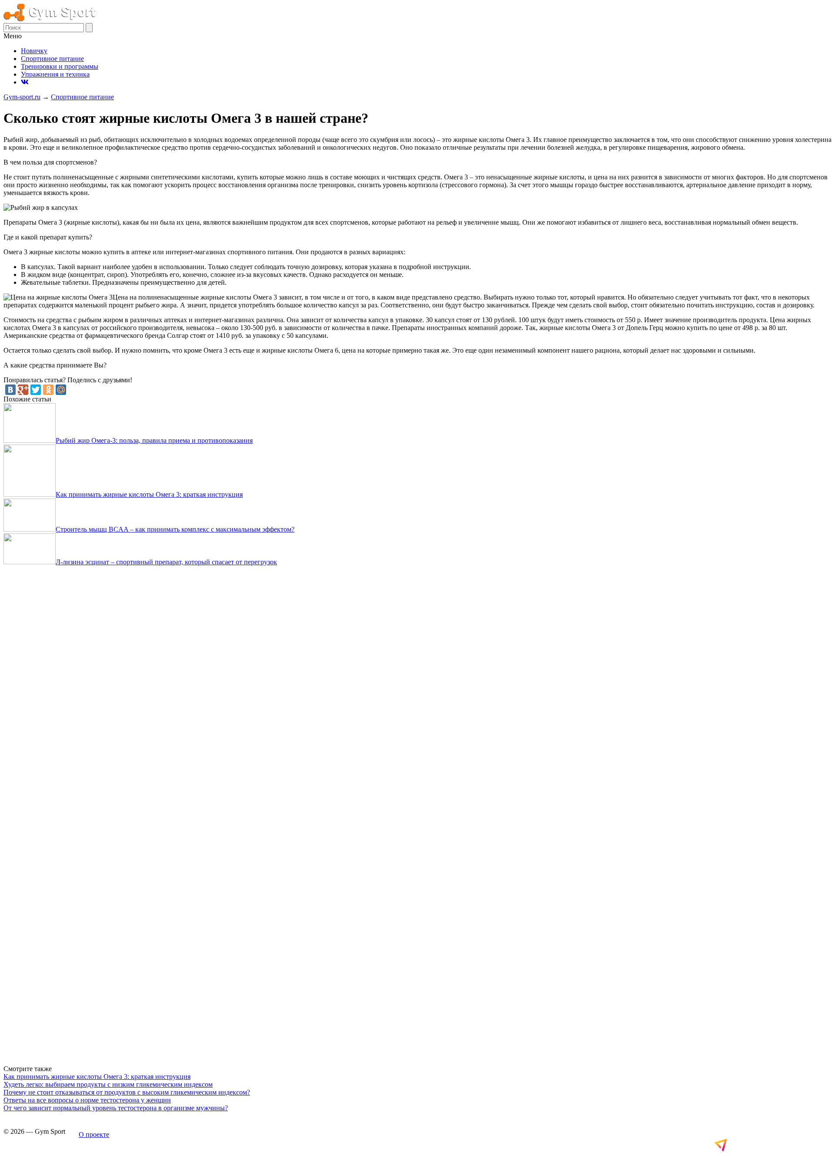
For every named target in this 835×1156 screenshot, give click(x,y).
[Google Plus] (23, 389)
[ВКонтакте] (10, 389)
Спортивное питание (52, 58)
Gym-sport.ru (21, 97)
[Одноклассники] (48, 389)
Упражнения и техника (55, 74)
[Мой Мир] (61, 389)
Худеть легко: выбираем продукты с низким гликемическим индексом (108, 1084)
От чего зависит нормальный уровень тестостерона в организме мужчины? (115, 1108)
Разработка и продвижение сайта (766, 1145)
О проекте (94, 1134)
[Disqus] (417, 683)
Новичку (34, 50)
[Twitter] (35, 389)
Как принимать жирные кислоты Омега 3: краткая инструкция (96, 1076)
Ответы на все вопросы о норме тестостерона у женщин (87, 1100)
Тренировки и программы (59, 66)
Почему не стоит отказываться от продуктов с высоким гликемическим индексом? (126, 1092)
